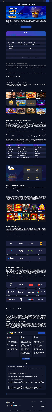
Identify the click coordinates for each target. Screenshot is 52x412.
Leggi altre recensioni (26, 358)
